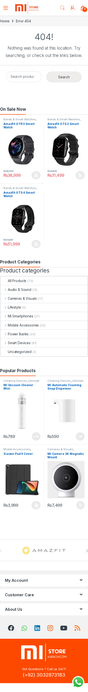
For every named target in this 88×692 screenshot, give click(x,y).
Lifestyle (14, 307)
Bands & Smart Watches (19, 119)
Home (4, 21)
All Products (17, 281)
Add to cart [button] (80, 505)
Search (62, 8)
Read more (36, 436)
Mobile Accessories (23, 325)
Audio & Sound (19, 289)
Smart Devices (19, 343)
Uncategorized (20, 352)
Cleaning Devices (15, 380)
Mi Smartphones (20, 316)
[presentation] (87, 551)
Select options (35, 175)
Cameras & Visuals (22, 298)
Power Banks (18, 334)
